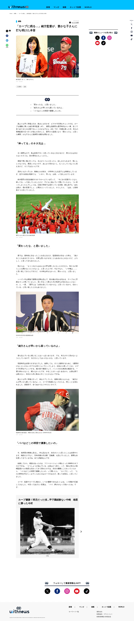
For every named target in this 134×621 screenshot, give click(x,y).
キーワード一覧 (74, 611)
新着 (48, 7)
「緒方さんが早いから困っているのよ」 (48, 108)
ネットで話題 (75, 7)
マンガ (56, 7)
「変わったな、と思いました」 (44, 105)
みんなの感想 (75, 22)
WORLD (88, 7)
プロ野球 (19, 86)
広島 (25, 86)
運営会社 (99, 611)
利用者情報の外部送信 (104, 616)
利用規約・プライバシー (105, 614)
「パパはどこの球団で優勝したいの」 (47, 111)
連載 (64, 7)
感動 (15, 13)
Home (11, 13)
